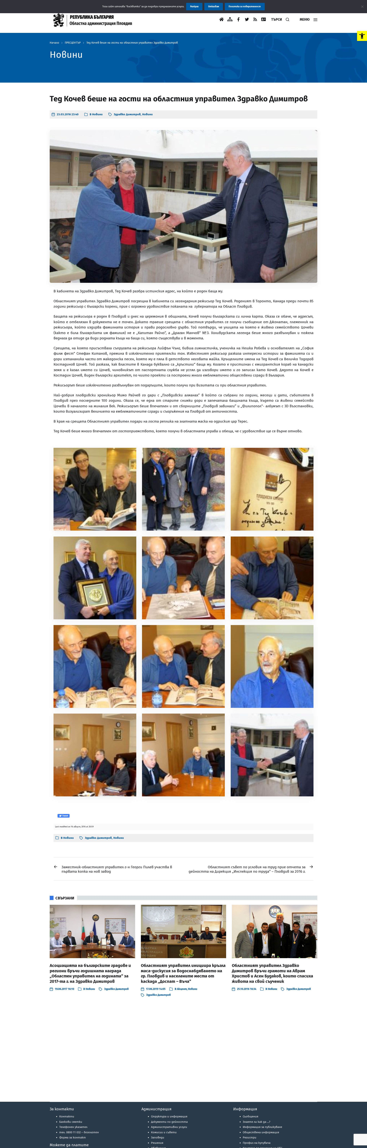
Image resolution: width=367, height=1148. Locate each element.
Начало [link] (54, 42)
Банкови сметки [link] (70, 1122)
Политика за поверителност (245, 6)
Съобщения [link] (250, 1116)
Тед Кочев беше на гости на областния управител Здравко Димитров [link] (132, 42)
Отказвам (213, 6)
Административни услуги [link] (169, 1127)
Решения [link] (157, 1143)
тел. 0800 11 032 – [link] (79, 1132)
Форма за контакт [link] (72, 1137)
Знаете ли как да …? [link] (256, 1122)
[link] (362, 36)
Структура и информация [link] (169, 1116)
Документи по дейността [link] (169, 1122)
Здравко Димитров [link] (127, 114)
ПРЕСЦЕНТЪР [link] (73, 42)
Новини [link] (97, 114)
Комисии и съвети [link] (164, 1132)
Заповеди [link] (157, 1137)
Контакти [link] (66, 1116)
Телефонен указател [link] (73, 1127)
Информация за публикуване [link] (262, 1127)
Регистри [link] (249, 1137)
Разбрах (194, 6)
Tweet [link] (65, 816)
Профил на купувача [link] (256, 1143)
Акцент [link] (182, 989)
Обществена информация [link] (261, 1132)
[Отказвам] (362, 6)
